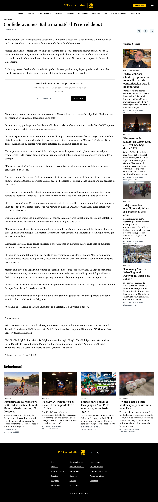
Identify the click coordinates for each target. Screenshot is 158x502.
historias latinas (131, 70)
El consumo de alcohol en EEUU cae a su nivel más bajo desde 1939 (137, 143)
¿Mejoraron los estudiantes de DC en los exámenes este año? (136, 210)
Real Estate (83, 14)
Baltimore (123, 398)
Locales (30, 14)
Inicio (20, 14)
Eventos (58, 14)
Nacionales (135, 14)
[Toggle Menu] (152, 5)
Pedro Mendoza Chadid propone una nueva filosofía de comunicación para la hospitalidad (136, 80)
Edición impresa (96, 467)
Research (94, 481)
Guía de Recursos (118, 14)
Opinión (73, 481)
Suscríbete (139, 5)
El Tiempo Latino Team (13, 30)
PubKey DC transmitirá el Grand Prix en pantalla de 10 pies (58, 405)
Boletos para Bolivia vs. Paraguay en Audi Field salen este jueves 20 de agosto (95, 406)
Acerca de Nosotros (98, 471)
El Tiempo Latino (11, 430)
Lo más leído (75, 485)
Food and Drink (44, 14)
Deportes (8, 19)
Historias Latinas (99, 14)
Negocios (70, 14)
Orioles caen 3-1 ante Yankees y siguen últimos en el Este (135, 405)
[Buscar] (5, 5)
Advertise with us (97, 476)
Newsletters (95, 462)
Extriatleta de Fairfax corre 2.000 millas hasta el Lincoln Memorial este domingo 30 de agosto (21, 406)
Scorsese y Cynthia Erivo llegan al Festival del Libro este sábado (136, 274)
